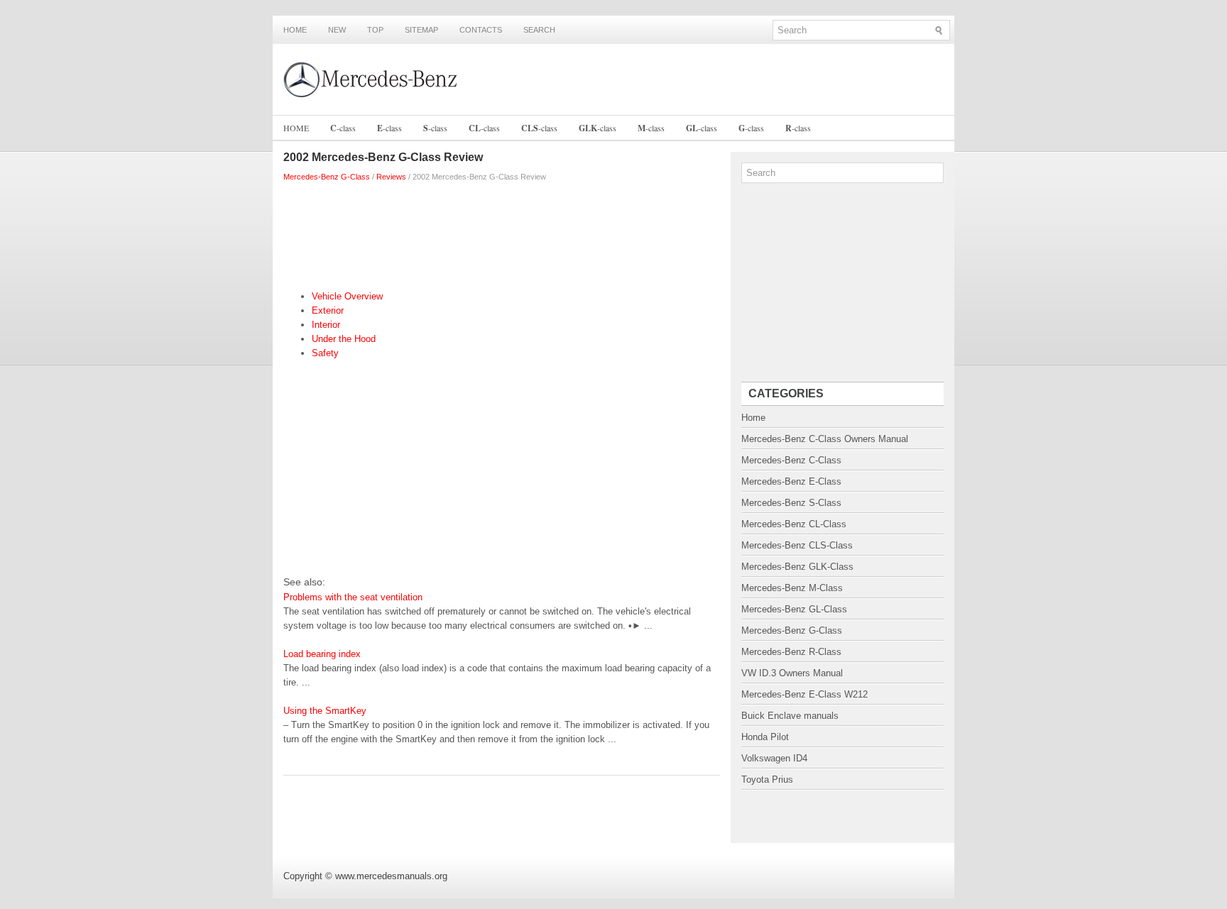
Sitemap (421, 30)
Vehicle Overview (347, 296)
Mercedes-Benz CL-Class (793, 524)
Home (295, 30)
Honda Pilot (765, 737)
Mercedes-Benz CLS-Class (797, 545)
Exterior (328, 310)
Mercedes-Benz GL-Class (794, 609)
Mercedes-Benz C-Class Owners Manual (824, 439)
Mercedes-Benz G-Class (326, 176)
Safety (325, 353)
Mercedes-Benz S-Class (791, 502)
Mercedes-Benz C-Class (791, 460)
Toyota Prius (767, 779)
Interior (326, 324)
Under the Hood (344, 339)
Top (375, 30)
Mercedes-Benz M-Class (792, 588)
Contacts (480, 30)
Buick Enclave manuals (790, 715)
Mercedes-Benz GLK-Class (797, 566)
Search (539, 30)
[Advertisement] (501, 232)
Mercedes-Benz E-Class (791, 481)
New (337, 30)
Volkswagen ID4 (774, 758)
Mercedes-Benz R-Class (791, 651)
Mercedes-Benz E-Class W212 (804, 694)
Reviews (391, 176)
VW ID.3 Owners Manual (792, 673)
